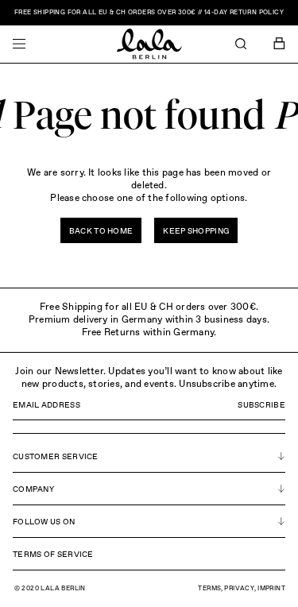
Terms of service (53, 555)
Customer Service (56, 457)
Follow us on (44, 522)
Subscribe (261, 405)
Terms (209, 589)
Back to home (101, 231)
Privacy (239, 589)
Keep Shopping (196, 231)
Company (33, 489)
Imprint (271, 589)
